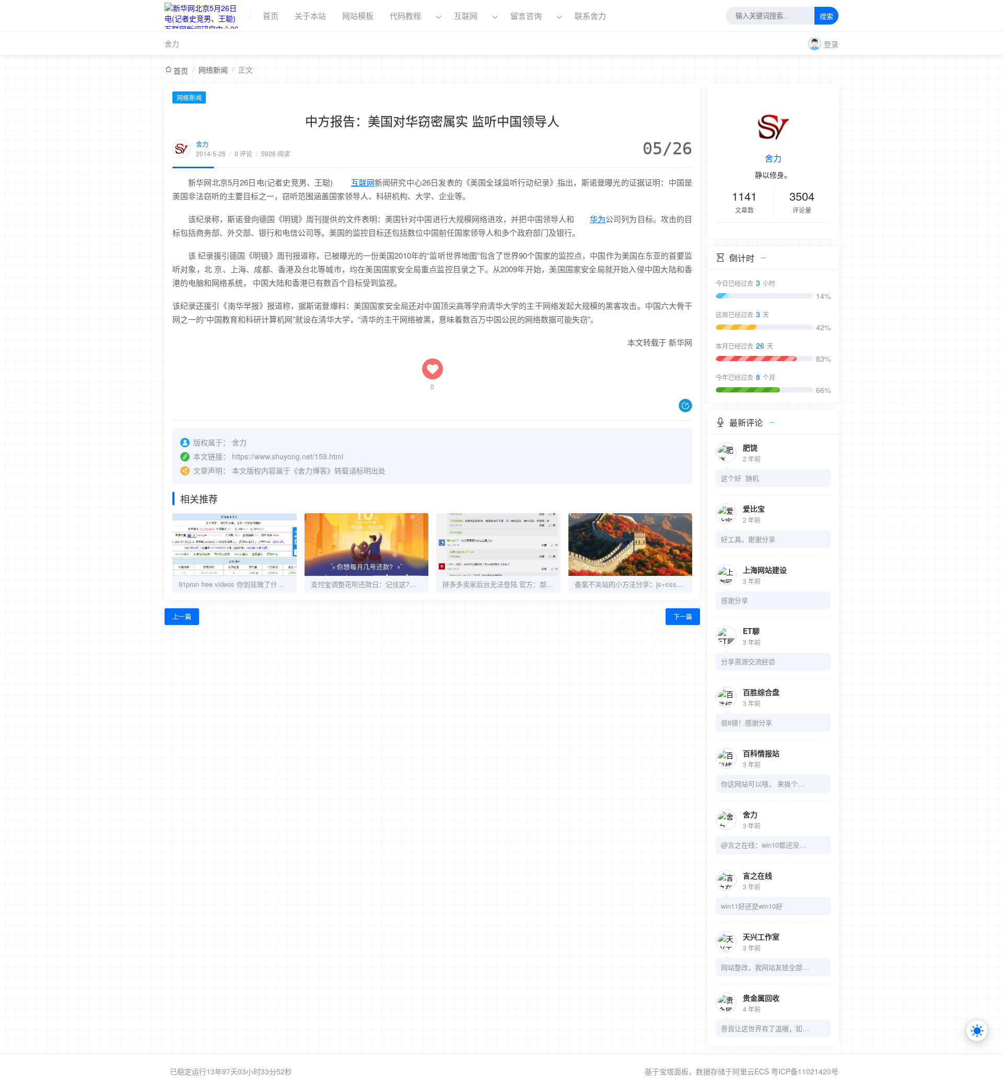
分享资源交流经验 (748, 661)
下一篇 (682, 616)
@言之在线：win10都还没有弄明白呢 (765, 845)
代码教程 (405, 15)
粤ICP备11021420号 (804, 1071)
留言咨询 (527, 15)
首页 (270, 15)
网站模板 (358, 15)
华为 (597, 218)
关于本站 (310, 15)
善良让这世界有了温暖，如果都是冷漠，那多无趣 (765, 1028)
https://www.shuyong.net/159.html (287, 456)
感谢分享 (734, 600)
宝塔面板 (674, 1071)
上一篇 (181, 616)
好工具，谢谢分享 (748, 539)
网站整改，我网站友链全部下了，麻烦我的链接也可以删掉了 (765, 967)
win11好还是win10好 (752, 906)
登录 (831, 44)
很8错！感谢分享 (746, 722)
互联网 (465, 15)
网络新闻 (213, 69)
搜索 (826, 16)
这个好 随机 (740, 478)
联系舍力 (590, 15)
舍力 (172, 43)
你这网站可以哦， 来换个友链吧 (765, 784)
